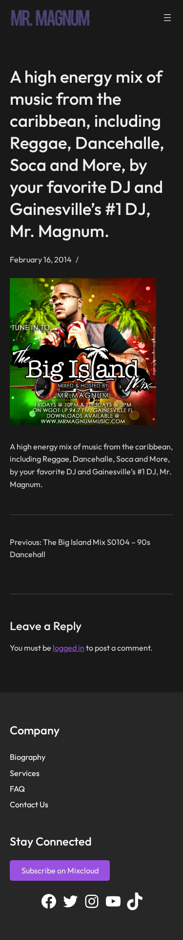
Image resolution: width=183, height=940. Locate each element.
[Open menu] (167, 18)
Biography (27, 757)
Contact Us (29, 804)
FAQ (17, 789)
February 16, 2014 (41, 259)
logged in (68, 648)
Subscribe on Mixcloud (60, 870)
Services (25, 773)
